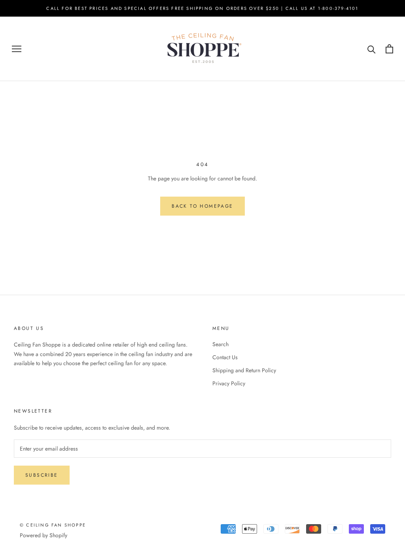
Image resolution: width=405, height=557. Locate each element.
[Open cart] (389, 48)
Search (220, 344)
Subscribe (41, 475)
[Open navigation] (16, 48)
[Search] (371, 49)
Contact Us (225, 357)
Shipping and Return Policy (244, 370)
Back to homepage (202, 206)
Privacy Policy (228, 383)
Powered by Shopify (43, 535)
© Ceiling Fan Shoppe (53, 525)
